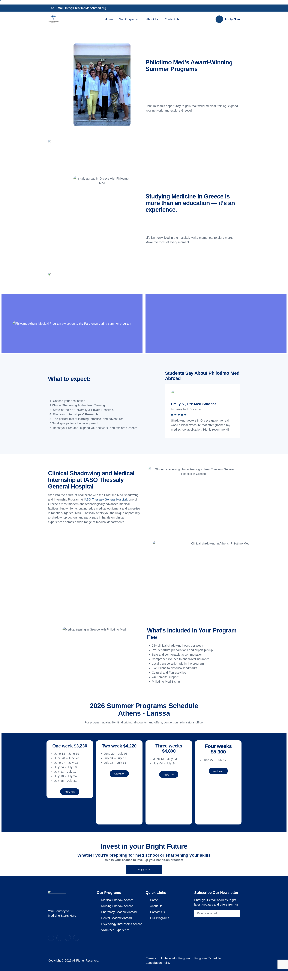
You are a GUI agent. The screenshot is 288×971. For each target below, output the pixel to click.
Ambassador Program (175, 958)
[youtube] (233, 8)
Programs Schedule (207, 958)
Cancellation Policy (158, 962)
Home (109, 19)
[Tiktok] (239, 8)
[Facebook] (227, 8)
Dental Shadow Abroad (116, 918)
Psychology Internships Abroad (121, 924)
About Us (152, 19)
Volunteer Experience (115, 930)
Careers (151, 958)
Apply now (70, 791)
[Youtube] (68, 938)
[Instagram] (221, 8)
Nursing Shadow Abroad (117, 906)
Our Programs (128, 19)
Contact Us (172, 19)
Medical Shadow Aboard (117, 900)
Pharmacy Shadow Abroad (119, 912)
